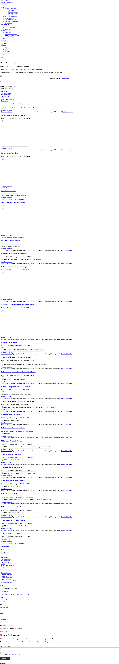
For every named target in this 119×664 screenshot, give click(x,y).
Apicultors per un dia (8, 191)
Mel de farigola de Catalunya (11, 454)
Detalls (64, 112)
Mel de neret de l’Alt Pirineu (11, 414)
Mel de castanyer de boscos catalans (13, 520)
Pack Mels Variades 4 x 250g (10, 240)
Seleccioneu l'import (6, 112)
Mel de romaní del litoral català (11, 467)
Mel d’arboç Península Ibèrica (11, 441)
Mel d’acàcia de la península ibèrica (13, 428)
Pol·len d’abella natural (9, 342)
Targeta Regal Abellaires (9, 153)
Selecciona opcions (6, 250)
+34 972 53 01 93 (6, 597)
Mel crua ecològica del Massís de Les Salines (16, 387)
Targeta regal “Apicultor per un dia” (13, 115)
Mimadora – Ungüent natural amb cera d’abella (17, 304)
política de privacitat (14, 654)
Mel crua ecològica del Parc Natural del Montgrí (17, 357)
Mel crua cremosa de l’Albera (11, 533)
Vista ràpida (69, 112)
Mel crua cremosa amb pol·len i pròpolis (14, 267)
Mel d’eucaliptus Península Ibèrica (13, 480)
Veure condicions (65, 78)
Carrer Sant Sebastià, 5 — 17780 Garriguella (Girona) (16, 594)
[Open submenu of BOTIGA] (7, 7)
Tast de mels (5, 546)
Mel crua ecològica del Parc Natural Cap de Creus (18, 401)
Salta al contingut (4, 0)
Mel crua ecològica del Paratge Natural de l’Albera (18, 372)
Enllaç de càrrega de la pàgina (8, 631)
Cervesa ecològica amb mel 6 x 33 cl (13, 202)
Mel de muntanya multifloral (11, 507)
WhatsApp (4, 599)
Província (3, 651)
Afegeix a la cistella (6, 199)
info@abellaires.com (6, 602)
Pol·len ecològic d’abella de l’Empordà (14, 253)
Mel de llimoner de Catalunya (11, 494)
